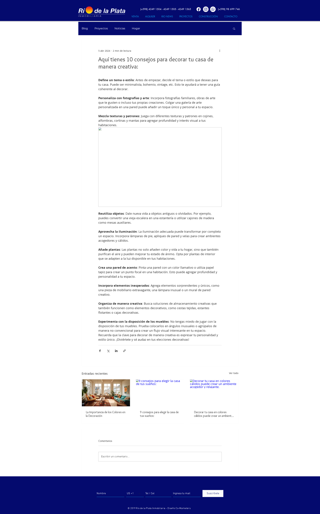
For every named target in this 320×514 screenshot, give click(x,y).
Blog (85, 28)
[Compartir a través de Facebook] (100, 350)
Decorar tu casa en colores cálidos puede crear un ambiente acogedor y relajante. (213, 414)
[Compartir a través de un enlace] (124, 350)
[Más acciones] (220, 51)
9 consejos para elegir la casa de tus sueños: (159, 414)
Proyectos (101, 28)
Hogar (136, 28)
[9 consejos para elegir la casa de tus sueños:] (160, 392)
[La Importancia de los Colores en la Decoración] (106, 392)
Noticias (119, 28)
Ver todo (233, 373)
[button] (234, 28)
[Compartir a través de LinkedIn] (116, 350)
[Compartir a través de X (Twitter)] (108, 350)
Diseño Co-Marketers (179, 508)
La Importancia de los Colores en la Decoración (105, 414)
